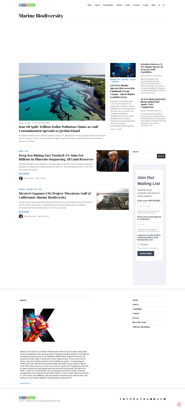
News (156, 111)
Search (136, 151)
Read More (24, 173)
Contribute (137, 309)
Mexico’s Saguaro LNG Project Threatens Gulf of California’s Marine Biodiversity (55, 195)
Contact (136, 313)
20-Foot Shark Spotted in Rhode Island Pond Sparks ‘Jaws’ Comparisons (153, 103)
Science (115, 82)
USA (159, 111)
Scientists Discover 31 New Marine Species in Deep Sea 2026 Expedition (152, 68)
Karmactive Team (54, 401)
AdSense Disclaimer (141, 327)
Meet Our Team (139, 322)
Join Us (136, 304)
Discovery (144, 76)
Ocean (43, 123)
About (135, 300)
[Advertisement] (92, 40)
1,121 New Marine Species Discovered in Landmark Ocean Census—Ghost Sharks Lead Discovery (122, 91)
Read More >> (25, 383)
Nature (125, 79)
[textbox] (55, 364)
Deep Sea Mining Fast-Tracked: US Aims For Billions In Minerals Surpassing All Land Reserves (56, 157)
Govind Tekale (28, 178)
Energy (22, 189)
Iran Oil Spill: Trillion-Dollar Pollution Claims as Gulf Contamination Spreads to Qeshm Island (58, 129)
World (48, 123)
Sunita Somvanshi (30, 216)
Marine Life (115, 79)
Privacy (136, 318)
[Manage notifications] (179, 404)
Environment (36, 123)
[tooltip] (120, 399)
